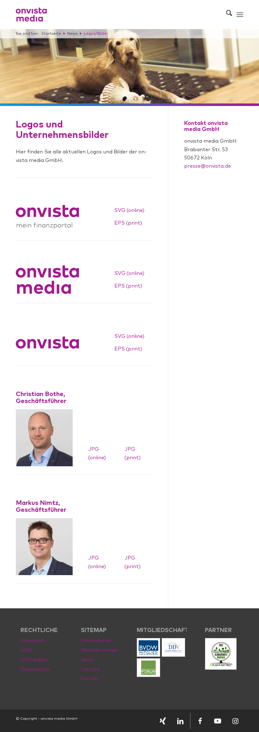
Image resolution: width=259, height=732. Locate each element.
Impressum (33, 640)
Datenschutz (35, 669)
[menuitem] (226, 14)
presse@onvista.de (207, 166)
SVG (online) (129, 210)
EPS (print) (128, 223)
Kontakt (90, 678)
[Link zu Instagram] (235, 721)
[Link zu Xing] (163, 721)
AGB (26, 650)
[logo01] (31, 14)
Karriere (90, 669)
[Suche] (226, 14)
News (87, 659)
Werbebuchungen (99, 650)
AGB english (34, 659)
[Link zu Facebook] (200, 721)
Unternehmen (96, 640)
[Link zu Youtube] (218, 721)
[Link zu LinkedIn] (180, 721)
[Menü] (240, 14)
